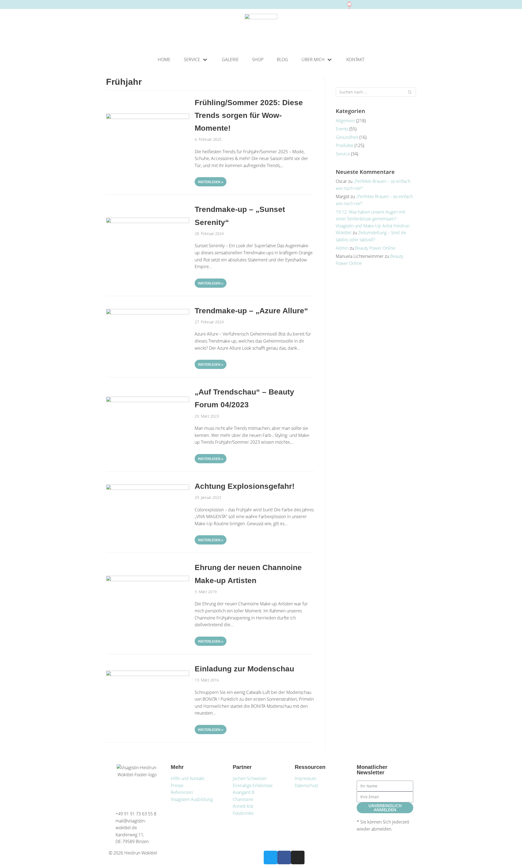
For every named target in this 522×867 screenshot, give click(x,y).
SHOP (257, 59)
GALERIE (230, 59)
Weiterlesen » (209, 180)
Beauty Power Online (375, 248)
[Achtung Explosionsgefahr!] (147, 488)
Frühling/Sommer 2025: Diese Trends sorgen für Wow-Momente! (249, 115)
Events (342, 129)
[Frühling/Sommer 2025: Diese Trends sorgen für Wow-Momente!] (147, 117)
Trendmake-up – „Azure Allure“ (251, 310)
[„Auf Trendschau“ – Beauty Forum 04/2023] (147, 400)
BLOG (282, 59)
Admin (342, 248)
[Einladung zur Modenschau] (147, 674)
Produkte (344, 145)
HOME (164, 59)
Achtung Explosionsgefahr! (244, 486)
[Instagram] (297, 857)
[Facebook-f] (284, 857)
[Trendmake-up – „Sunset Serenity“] (147, 221)
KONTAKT (355, 59)
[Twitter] (349, 4)
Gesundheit (347, 137)
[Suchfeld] (410, 92)
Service (343, 154)
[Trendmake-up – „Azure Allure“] (147, 313)
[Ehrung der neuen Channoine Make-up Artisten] (147, 580)
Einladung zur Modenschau (244, 669)
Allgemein (345, 121)
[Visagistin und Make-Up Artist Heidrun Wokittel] (261, 30)
